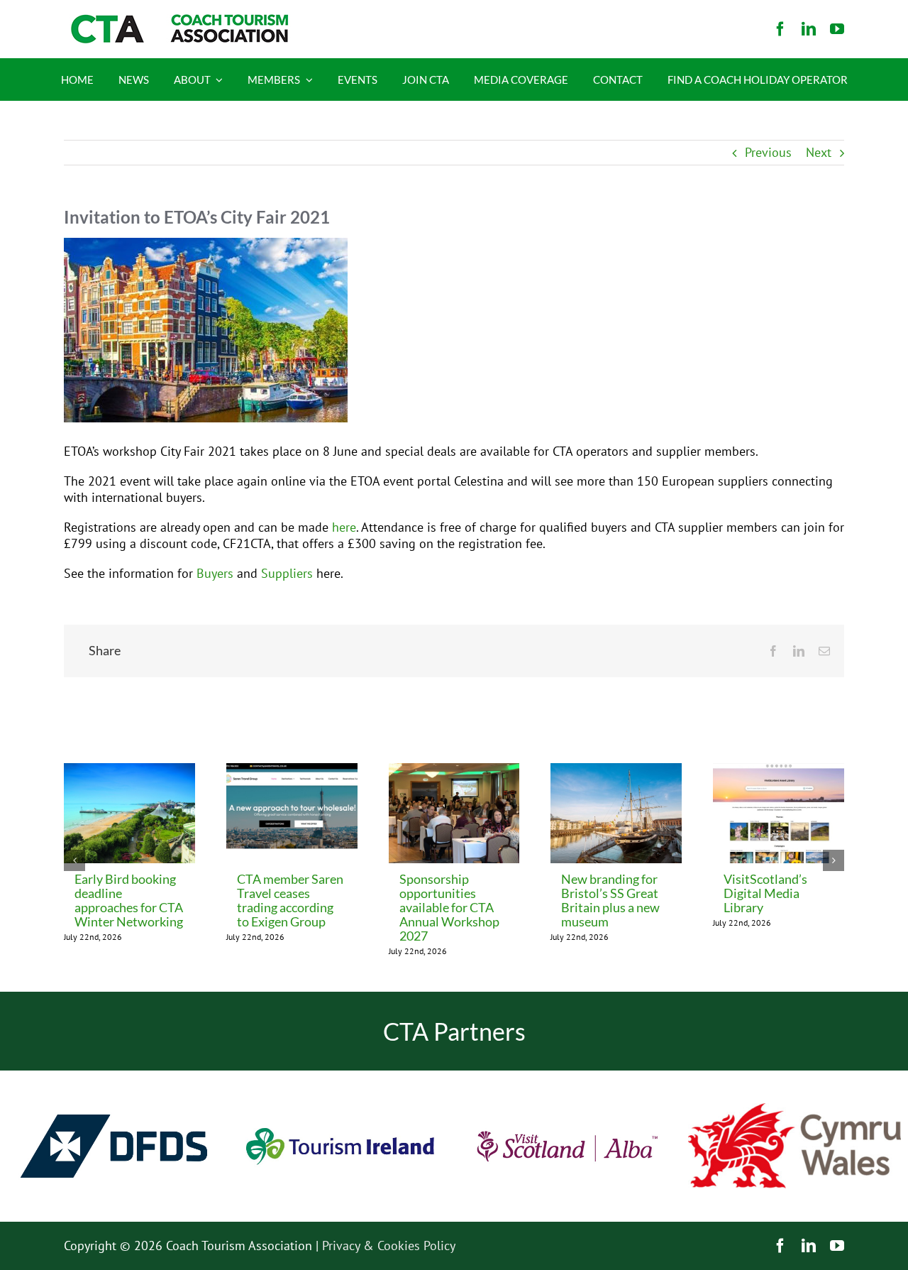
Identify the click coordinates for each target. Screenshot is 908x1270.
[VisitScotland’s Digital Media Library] (778, 771)
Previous (768, 152)
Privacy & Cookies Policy (388, 1245)
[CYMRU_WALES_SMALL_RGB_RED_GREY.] (794, 1109)
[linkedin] (809, 29)
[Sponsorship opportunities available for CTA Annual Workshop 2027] (454, 771)
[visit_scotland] (567, 1076)
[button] (74, 860)
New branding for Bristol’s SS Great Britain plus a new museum (610, 900)
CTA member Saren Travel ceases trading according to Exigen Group (290, 900)
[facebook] (780, 29)
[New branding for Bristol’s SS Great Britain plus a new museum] (616, 771)
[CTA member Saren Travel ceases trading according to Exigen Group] (292, 771)
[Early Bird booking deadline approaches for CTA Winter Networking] (129, 771)
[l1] (177, 20)
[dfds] (113, 1076)
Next (818, 152)
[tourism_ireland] (340, 1076)
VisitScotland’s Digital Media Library (765, 893)
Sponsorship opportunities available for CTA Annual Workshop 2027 (449, 907)
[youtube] (837, 29)
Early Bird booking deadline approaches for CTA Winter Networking (128, 900)
